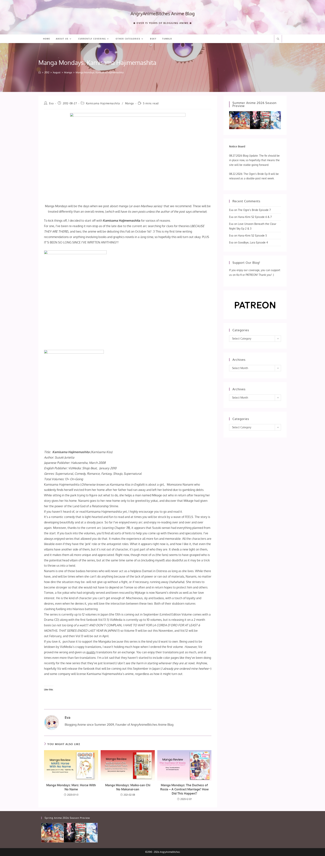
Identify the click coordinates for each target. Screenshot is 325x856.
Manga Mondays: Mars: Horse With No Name (71, 787)
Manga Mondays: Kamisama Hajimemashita (100, 72)
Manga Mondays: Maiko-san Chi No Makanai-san (127, 787)
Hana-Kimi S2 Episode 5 (252, 235)
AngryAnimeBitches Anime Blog (163, 13)
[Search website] (278, 39)
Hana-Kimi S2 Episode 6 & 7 (255, 216)
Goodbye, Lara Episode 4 (253, 242)
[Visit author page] (51, 722)
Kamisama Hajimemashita (103, 103)
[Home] (39, 72)
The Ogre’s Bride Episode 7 (254, 210)
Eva (51, 103)
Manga (129, 103)
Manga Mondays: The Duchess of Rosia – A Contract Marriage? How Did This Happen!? (184, 789)
